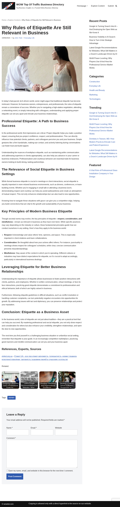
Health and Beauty (97, 90)
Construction (94, 82)
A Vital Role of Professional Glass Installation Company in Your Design (103, 173)
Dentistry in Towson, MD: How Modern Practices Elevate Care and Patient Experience (102, 142)
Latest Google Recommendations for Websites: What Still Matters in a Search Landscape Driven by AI (103, 51)
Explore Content (98, 6)
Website (58, 428)
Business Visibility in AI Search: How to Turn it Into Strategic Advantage (102, 40)
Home (4, 20)
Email (34, 428)
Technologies (94, 99)
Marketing (93, 95)
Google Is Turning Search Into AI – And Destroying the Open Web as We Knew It (103, 29)
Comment (11, 438)
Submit (111, 6)
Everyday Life (29, 38)
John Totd (18, 38)
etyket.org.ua (7, 356)
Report (11, 398)
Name (9, 428)
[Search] (116, 6)
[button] (87, 5)
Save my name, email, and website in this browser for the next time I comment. (40, 471)
